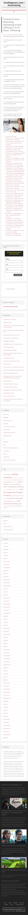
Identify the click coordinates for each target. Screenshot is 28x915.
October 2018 (6, 582)
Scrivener (10, 498)
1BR (4, 474)
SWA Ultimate (6, 457)
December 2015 (6, 655)
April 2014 (5, 713)
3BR (8, 474)
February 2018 (6, 598)
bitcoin (22, 477)
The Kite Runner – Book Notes (9, 319)
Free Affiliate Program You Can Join (10, 384)
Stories (4, 454)
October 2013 (6, 731)
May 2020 (5, 558)
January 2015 (6, 686)
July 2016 (5, 637)
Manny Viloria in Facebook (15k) (10, 306)
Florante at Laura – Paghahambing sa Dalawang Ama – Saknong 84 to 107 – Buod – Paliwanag (15, 210)
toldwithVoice (5, 506)
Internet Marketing (7, 435)
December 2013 (6, 725)
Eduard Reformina (7, 482)
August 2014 (5, 701)
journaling (6, 489)
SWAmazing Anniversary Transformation (13, 846)
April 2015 (5, 680)
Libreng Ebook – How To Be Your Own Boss (12, 390)
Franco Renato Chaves (12, 484)
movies (19, 489)
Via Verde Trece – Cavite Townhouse (11, 338)
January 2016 (6, 652)
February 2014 (6, 719)
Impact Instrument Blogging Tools (11, 785)
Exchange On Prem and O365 (10, 881)
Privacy (4, 523)
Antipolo (13, 477)
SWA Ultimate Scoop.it (8, 529)
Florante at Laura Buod (15, 482)
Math (17, 489)
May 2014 (5, 710)
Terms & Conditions (7, 526)
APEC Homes (6, 414)
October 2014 (6, 695)
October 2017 (6, 610)
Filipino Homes (6, 429)
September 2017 (7, 613)
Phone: (7, 269)
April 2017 (5, 625)
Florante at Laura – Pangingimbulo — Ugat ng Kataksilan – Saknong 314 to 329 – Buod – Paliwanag (15, 159)
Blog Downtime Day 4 (7, 381)
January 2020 (6, 564)
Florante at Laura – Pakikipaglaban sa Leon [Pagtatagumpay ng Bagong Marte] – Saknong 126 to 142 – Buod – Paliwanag (15, 201)
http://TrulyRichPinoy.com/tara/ (10, 34)
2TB (6, 474)
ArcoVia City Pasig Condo (8, 347)
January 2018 (6, 601)
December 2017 (6, 604)
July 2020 (5, 552)
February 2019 (6, 579)
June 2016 (5, 640)
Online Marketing (14, 495)
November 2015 (6, 658)
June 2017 (5, 622)
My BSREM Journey (7, 322)
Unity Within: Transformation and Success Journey (13, 370)
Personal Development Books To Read (11, 361)
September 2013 (7, 734)
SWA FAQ (11, 501)
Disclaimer (5, 520)
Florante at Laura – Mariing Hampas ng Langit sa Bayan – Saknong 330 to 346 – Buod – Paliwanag (15, 154)
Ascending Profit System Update (10, 387)
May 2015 (5, 677)
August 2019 (5, 570)
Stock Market (6, 451)
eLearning (5, 423)
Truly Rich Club (11, 506)
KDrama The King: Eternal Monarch (10, 373)
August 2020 (5, 549)
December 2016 (6, 634)
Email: (7, 264)
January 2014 (6, 722)
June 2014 (5, 707)
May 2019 (5, 573)
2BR (5, 474)
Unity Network (16, 506)
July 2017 (5, 619)
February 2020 (6, 561)
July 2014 (5, 704)
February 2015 (6, 683)
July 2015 (5, 670)
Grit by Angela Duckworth (8, 393)
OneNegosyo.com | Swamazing (14, 4)
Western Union (21, 506)
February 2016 (6, 649)
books (4, 479)
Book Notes (5, 417)
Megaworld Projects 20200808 (9, 350)
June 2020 (5, 555)
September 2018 (7, 585)
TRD (8, 506)
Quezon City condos (20, 495)
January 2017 (6, 631)
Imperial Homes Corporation (9, 432)
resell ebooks (5, 498)
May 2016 (5, 643)
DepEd (15, 479)
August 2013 (5, 737)
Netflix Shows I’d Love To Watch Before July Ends (13, 367)
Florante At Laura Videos (11, 136)
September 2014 (7, 698)
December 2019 (6, 567)
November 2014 (6, 692)
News (4, 444)
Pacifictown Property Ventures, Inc (10, 447)
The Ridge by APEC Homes (9, 341)
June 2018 (5, 592)
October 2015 (6, 661)
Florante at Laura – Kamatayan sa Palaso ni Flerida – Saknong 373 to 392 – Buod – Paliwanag (15, 143)
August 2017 (5, 616)
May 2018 (5, 595)
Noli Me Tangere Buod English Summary (13, 492)
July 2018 (5, 588)
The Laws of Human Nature (9, 396)
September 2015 (7, 664)
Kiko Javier (10, 489)
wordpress (5, 507)
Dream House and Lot (8, 420)
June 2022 (5, 543)
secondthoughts (18, 498)
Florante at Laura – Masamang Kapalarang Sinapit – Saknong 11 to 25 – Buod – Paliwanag (15, 227)
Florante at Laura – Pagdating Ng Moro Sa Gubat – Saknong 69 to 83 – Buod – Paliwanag (14, 215)
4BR (11, 474)
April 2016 (5, 646)
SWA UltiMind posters (16, 504)
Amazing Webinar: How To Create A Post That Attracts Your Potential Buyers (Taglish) (13, 812)
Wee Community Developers (9, 460)
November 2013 (6, 728)
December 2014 (6, 689)
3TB (10, 474)
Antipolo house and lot (17, 477)
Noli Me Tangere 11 (7, 364)
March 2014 (5, 716)
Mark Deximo (14, 489)
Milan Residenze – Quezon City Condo (11, 335)
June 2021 (5, 546)
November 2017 (6, 607)
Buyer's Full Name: (8, 259)
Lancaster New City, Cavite (9, 358)
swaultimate (15, 501)
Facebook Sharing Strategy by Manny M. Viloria (13, 871)
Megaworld (5, 441)
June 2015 (5, 674)
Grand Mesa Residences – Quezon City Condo (13, 344)
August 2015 (5, 667)
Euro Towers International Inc (9, 426)
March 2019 (5, 576)
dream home (19, 479)
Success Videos (6, 501)
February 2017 (6, 628)
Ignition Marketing (18, 487)
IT (3, 438)
